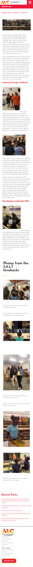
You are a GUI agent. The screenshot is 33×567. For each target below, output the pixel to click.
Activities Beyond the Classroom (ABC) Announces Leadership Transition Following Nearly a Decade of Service (16, 500)
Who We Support (6, 539)
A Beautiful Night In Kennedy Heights (12, 510)
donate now (7, 6)
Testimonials (5, 541)
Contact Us (5, 544)
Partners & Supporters (8, 542)
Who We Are (5, 537)
